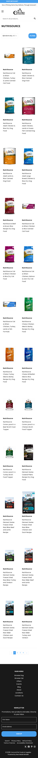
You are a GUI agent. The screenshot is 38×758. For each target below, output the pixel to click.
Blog (19, 687)
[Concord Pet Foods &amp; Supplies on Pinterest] (31, 747)
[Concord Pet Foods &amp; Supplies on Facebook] (29, 747)
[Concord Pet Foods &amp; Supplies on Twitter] (26, 747)
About (19, 690)
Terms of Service (9, 743)
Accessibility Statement (25, 743)
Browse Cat (19, 678)
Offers (19, 681)
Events (19, 684)
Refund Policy (27, 741)
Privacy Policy (16, 741)
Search (7, 741)
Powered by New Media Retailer (18, 754)
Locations (19, 693)
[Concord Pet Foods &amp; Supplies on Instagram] (35, 747)
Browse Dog (19, 675)
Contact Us (19, 696)
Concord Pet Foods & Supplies (21, 752)
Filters (32, 36)
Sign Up (19, 734)
